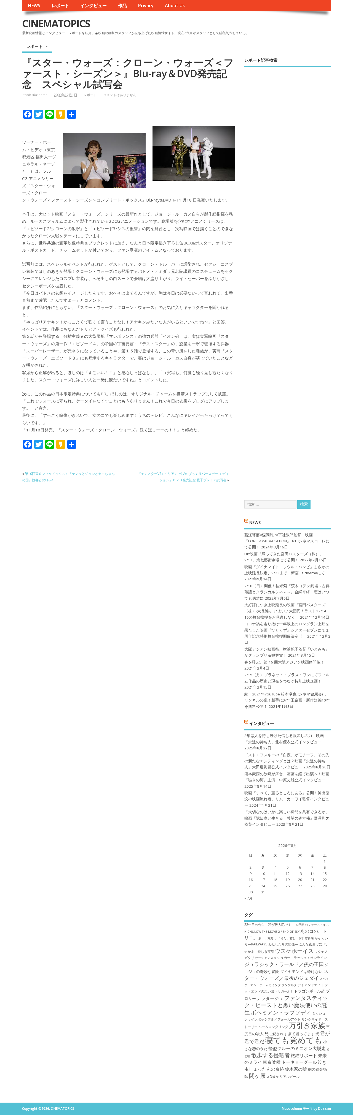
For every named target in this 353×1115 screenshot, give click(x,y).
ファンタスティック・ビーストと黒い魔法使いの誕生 (286, 1005)
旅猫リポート (304, 1056)
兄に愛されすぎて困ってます (289, 1033)
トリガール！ (284, 991)
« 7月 (248, 898)
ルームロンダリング (273, 1026)
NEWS (34, 5)
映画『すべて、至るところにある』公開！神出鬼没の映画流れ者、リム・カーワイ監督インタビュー (286, 799)
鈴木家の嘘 (296, 1069)
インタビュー (93, 5)
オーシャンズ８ (265, 958)
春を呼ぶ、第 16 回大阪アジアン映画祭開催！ (284, 662)
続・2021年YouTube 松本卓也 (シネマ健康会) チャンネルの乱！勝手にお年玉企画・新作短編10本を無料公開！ (287, 700)
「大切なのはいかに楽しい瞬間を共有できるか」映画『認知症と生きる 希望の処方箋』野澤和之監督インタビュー (286, 818)
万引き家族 (307, 1025)
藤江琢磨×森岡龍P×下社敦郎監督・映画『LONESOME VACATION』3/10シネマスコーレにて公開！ (287, 541)
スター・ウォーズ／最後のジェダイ (286, 974)
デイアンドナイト (311, 985)
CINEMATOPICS (56, 23)
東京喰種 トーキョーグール (290, 1062)
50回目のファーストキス (312, 925)
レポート (60, 5)
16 (251, 879)
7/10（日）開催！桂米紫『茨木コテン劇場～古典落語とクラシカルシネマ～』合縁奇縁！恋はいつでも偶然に (287, 592)
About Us (175, 5)
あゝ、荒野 (266, 938)
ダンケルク (289, 985)
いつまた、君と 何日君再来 (294, 938)
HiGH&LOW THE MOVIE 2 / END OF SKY (271, 932)
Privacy (146, 5)
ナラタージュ (270, 998)
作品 (122, 5)
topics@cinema (35, 95)
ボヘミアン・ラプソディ (281, 1012)
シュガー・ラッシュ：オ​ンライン (302, 957)
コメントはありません (119, 95)
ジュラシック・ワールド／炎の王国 (284, 964)
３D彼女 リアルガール (282, 1076)
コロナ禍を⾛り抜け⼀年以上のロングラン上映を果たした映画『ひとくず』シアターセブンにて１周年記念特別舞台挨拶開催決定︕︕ (286, 630)
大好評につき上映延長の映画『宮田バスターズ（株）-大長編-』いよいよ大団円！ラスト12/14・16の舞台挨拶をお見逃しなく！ (287, 611)
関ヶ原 (257, 1075)
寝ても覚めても (293, 1040)
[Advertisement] (287, 278)
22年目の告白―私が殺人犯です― (269, 924)
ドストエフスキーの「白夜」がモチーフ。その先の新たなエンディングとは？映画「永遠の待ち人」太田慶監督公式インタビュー (286, 761)
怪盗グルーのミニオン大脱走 (297, 1048)
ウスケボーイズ (294, 950)
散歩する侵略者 (270, 1055)
